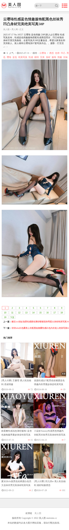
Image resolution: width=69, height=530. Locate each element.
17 (54, 312)
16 (47, 312)
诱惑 (51, 53)
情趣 (59, 57)
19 (5, 317)
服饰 (54, 57)
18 (61, 312)
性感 (31, 57)
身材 (48, 57)
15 (40, 312)
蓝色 (15, 57)
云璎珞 (42, 53)
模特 (36, 57)
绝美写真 (22, 57)
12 (19, 312)
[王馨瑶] (17, 367)
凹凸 (63, 53)
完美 (42, 57)
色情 (57, 53)
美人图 (6, 29)
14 (33, 312)
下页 (12, 317)
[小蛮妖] (50, 417)
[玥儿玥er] (50, 468)
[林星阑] (17, 417)
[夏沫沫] (17, 468)
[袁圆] (50, 367)
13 (26, 312)
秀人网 (15, 29)
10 (5, 312)
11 (12, 312)
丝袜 (65, 57)
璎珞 (9, 57)
